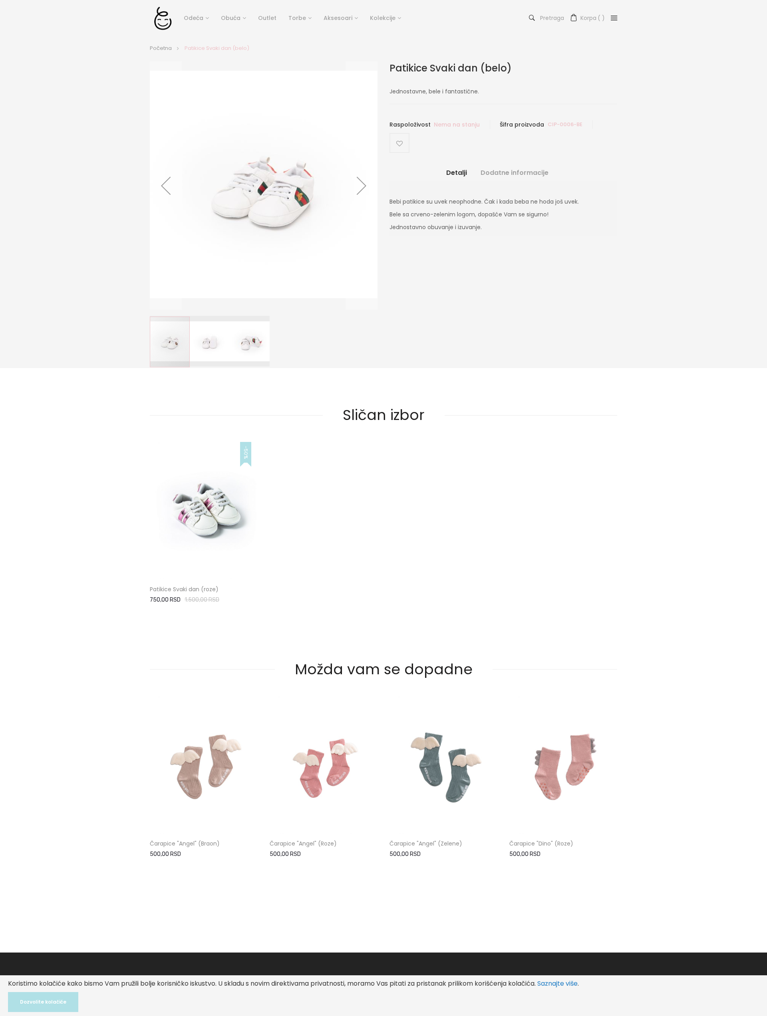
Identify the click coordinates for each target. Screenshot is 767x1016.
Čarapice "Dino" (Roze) (541, 844)
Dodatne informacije (514, 173)
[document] (383, 995)
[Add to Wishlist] (399, 143)
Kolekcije (382, 18)
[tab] (456, 176)
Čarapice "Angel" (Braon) (185, 844)
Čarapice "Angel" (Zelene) (425, 844)
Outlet (267, 18)
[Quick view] (245, 562)
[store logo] (163, 18)
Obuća (230, 18)
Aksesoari (338, 18)
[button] (166, 185)
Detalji (456, 173)
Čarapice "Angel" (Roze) (303, 844)
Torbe (297, 18)
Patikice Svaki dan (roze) (184, 589)
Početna (161, 48)
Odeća (193, 18)
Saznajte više (557, 983)
